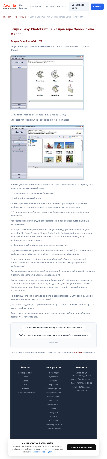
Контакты (61, 6)
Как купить (53, 412)
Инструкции (35, 6)
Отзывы (53, 408)
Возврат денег (53, 396)
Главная (7, 17)
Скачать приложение (25, 393)
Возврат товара (53, 393)
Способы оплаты (53, 428)
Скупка (53, 416)
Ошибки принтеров (53, 424)
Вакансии (53, 420)
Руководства (53, 404)
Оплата (53, 381)
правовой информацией (41, 452)
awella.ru (77, 352)
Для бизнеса (23, 6)
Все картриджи (25, 373)
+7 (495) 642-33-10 (78, 6)
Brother (25, 389)
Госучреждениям (53, 389)
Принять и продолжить (81, 447)
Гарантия (53, 385)
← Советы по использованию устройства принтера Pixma (53, 327)
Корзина (97, 6)
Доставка (49, 6)
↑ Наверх (53, 343)
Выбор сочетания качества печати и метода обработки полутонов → (53, 335)
